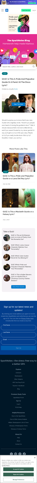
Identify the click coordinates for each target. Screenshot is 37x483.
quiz (4, 73)
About (18, 441)
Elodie (16, 89)
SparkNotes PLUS (18, 397)
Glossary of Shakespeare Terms (18, 425)
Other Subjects (18, 379)
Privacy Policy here (27, 318)
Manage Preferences (18, 479)
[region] (18, 469)
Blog (18, 389)
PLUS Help (18, 407)
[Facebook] (19, 454)
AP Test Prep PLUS (18, 382)
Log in (34, 10)
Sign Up (18, 348)
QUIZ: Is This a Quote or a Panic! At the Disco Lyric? (18, 82)
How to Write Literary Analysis (18, 419)
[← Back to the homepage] (6, 10)
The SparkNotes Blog (18, 40)
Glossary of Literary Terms (18, 429)
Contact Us (18, 444)
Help (18, 437)
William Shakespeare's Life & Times (18, 422)
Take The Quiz (18, 104)
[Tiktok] (24, 454)
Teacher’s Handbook (18, 385)
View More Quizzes (18, 287)
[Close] (35, 458)
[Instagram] (15, 454)
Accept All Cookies (18, 469)
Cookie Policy (6, 465)
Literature (18, 372)
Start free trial (26, 10)
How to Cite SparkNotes (18, 416)
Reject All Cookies (18, 474)
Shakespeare (18, 376)
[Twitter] (11, 454)
